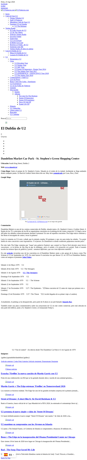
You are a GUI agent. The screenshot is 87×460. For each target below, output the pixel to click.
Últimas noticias (11, 369)
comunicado (58, 173)
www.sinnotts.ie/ (11, 167)
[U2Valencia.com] (15, 10)
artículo (10, 253)
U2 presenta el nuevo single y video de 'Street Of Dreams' (27, 411)
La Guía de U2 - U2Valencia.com (37, 221)
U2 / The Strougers (30, 273)
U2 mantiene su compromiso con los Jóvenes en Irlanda (26, 424)
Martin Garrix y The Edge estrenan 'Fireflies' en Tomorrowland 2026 (33, 386)
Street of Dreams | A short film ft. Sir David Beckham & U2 (28, 399)
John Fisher (26, 257)
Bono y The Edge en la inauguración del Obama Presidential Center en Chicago (38, 437)
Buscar (3, 118)
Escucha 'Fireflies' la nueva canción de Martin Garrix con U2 (29, 373)
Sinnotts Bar (67, 302)
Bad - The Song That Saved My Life (18, 449)
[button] (11, 16)
